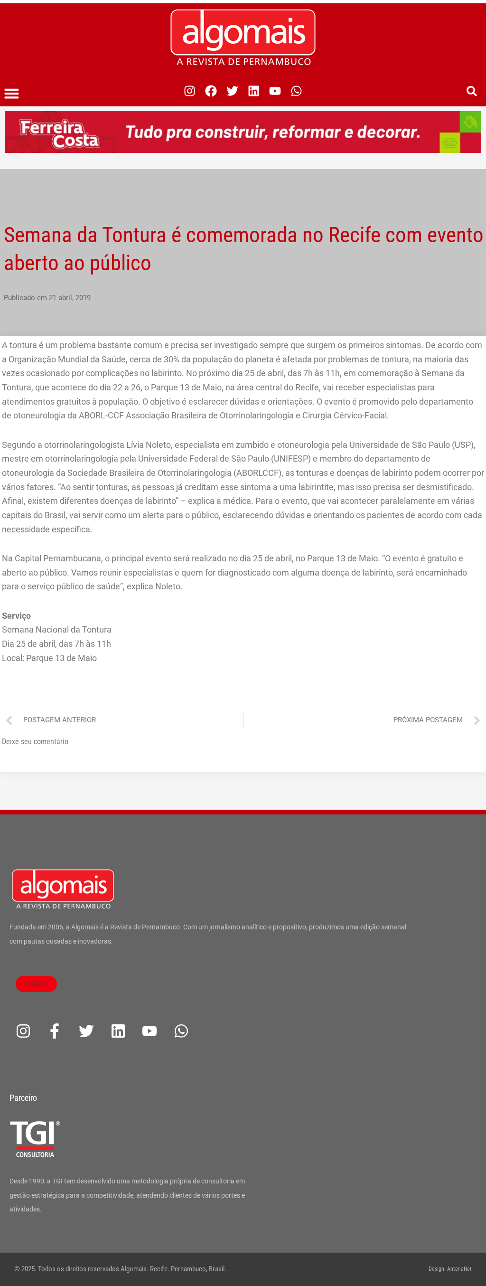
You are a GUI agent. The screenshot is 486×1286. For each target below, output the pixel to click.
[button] (12, 93)
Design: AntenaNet (450, 1269)
